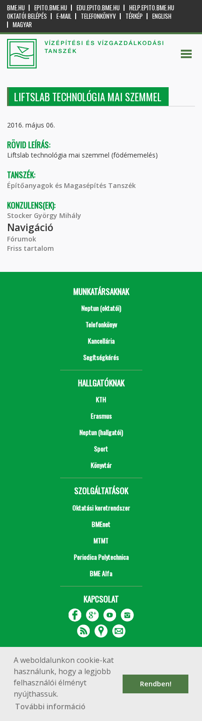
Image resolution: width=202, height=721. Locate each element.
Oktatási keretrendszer (101, 507)
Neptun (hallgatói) (101, 432)
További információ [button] (50, 706)
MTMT (101, 540)
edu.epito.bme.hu (98, 8)
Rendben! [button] (155, 683)
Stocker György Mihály (44, 215)
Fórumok (21, 238)
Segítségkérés (101, 357)
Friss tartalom (30, 248)
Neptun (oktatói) (101, 308)
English (161, 16)
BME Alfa (101, 573)
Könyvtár (101, 465)
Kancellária (101, 340)
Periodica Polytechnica (101, 557)
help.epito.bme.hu (151, 8)
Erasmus (101, 416)
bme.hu (16, 8)
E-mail (63, 16)
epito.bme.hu (50, 8)
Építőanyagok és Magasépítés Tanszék (71, 185)
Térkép (134, 16)
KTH (101, 399)
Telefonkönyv (98, 16)
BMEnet (101, 524)
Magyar (22, 25)
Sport (101, 448)
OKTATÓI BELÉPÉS (27, 16)
